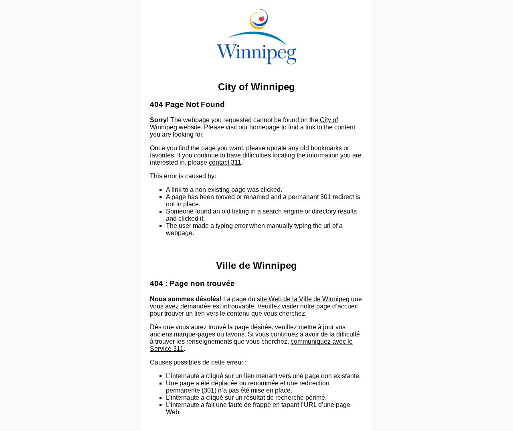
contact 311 (225, 162)
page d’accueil (337, 306)
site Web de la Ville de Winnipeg (303, 299)
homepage (264, 127)
